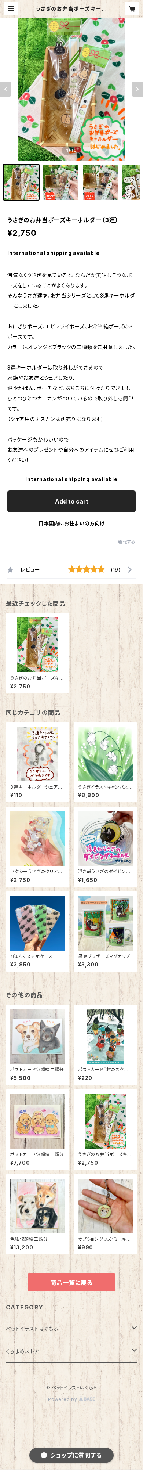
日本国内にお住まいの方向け (71, 523)
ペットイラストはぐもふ (32, 1329)
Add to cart (71, 501)
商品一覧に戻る (71, 1282)
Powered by (63, 1399)
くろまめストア (23, 1351)
